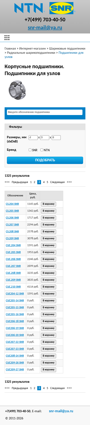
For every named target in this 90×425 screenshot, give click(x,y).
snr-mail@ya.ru (45, 28)
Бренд (11, 150)
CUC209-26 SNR (15, 362)
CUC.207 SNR (13, 266)
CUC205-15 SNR (15, 307)
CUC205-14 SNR (15, 300)
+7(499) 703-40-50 (45, 20)
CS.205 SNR (12, 211)
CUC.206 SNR (13, 259)
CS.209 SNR (12, 238)
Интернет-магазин (32, 48)
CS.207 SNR (12, 224)
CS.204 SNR (12, 204)
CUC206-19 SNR (15, 328)
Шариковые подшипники (67, 48)
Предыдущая (20, 182)
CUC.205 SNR (13, 252)
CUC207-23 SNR (15, 349)
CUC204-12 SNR (15, 293)
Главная (10, 48)
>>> (69, 182)
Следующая (57, 182)
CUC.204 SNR (13, 245)
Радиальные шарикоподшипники (31, 53)
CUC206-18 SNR (15, 321)
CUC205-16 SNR (15, 314)
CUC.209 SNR (13, 280)
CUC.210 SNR (13, 286)
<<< (7, 182)
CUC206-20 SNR (15, 335)
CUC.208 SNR (13, 273)
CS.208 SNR (12, 231)
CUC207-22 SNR (15, 342)
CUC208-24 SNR (15, 356)
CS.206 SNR (12, 217)
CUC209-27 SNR (15, 369)
